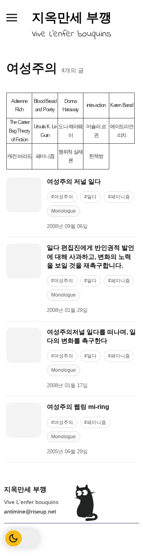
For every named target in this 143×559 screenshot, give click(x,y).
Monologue (63, 211)
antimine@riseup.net (30, 511)
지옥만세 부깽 (72, 17)
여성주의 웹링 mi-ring (78, 406)
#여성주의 (62, 197)
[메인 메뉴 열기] (11, 17)
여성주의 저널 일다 (74, 181)
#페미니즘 (119, 197)
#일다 (90, 197)
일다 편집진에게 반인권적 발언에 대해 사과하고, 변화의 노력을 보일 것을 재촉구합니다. (90, 256)
